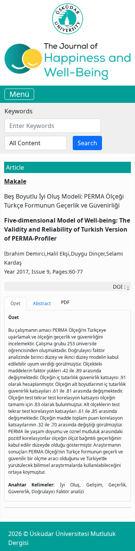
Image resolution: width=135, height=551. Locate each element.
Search (87, 143)
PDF (65, 302)
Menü (19, 94)
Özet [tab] (15, 303)
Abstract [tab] (42, 303)
